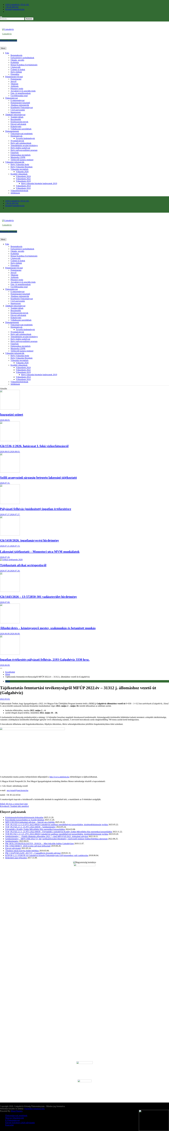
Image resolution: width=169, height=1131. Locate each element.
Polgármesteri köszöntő (20, 103)
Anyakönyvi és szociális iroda (23, 91)
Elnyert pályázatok (18, 124)
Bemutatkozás (16, 55)
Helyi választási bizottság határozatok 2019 (39, 183)
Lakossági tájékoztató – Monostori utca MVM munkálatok (39, 551)
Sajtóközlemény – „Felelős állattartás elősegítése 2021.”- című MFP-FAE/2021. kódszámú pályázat (46, 836)
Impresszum (16, 112)
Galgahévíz (7, 34)
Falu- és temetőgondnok (21, 93)
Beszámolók (16, 119)
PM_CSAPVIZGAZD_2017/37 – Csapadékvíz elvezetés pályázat (33, 853)
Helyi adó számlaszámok (21, 143)
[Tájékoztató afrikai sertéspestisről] (11, 559)
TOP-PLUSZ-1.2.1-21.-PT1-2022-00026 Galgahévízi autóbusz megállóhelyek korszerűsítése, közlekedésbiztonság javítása (56, 834)
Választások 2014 (23, 186)
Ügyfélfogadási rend (19, 96)
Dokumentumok (12, 131)
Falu (7, 53)
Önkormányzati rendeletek (22, 133)
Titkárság (14, 84)
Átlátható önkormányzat (15, 115)
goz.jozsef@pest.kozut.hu (17, 790)
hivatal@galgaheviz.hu (14, 9)
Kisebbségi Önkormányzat (22, 107)
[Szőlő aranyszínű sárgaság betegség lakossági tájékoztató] (10, 472)
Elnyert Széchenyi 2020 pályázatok (20, 1123)
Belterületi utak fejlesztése (16, 858)
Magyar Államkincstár (14, 1118)
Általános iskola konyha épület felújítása (22, 851)
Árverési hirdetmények (25, 138)
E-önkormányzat (17, 100)
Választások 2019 (23, 181)
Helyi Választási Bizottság (21, 167)
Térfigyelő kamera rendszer (22, 160)
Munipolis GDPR (18, 157)
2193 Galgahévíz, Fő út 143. (17, 4)
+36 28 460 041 (12, 7)
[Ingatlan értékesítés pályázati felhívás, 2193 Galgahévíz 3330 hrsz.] (10, 654)
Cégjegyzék (15, 67)
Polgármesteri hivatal (14, 77)
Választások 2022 (23, 179)
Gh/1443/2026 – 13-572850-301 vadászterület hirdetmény (38, 596)
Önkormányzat (11, 98)
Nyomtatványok (17, 141)
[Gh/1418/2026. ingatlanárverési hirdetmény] (10, 535)
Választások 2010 (23, 188)
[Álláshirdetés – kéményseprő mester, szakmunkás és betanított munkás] (10, 622)
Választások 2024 (23, 176)
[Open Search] (1, 16)
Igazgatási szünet (11, 414)
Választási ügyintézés (19, 169)
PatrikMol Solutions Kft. (34, 1109)
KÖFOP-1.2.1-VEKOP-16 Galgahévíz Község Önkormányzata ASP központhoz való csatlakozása (46, 855)
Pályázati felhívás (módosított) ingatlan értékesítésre (35, 509)
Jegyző (13, 81)
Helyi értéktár (16, 72)
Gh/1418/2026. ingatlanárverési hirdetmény (29, 540)
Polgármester (16, 79)
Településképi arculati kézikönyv (24, 145)
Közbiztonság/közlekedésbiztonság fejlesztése (24, 817)
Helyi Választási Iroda (20, 164)
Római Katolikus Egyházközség (24, 65)
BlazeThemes (16, 1111)
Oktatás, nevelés (17, 60)
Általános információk (20, 105)
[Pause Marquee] (1, 668)
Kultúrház (15, 62)
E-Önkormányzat (12, 1120)
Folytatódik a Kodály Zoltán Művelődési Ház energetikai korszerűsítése (35, 829)
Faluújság (15, 152)
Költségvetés (16, 126)
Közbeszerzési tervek (19, 122)
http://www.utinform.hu (59, 777)
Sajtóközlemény (12, 841)
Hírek (7, 681)
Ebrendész (15, 74)
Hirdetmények (16, 136)
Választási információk (14, 162)
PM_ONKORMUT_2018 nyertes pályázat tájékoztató (28, 846)
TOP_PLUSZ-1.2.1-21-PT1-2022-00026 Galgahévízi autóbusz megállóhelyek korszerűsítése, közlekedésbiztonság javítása (56, 824)
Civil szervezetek (18, 110)
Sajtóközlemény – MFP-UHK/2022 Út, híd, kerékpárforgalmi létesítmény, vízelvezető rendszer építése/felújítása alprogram (56, 839)
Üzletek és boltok (18, 69)
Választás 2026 (22, 171)
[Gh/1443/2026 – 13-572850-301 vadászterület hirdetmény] (10, 591)
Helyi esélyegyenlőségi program (24, 150)
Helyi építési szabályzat (20, 148)
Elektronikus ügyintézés (20, 155)
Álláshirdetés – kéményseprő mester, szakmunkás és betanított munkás (48, 628)
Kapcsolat (9, 1125)
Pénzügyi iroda (17, 88)
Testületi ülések (17, 117)
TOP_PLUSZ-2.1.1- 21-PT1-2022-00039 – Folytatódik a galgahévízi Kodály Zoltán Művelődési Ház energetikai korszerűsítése (58, 832)
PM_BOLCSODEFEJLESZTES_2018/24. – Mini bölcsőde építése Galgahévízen (39, 843)
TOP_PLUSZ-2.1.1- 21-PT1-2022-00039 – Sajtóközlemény (30, 827)
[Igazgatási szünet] (10, 409)
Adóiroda (14, 86)
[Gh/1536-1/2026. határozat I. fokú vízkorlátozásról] (10, 440)
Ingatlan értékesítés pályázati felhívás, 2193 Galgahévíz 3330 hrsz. (45, 659)
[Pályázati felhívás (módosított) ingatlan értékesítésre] (10, 503)
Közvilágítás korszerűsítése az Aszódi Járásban (24, 820)
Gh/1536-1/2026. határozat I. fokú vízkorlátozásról (34, 446)
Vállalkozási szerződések (21, 129)
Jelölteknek (15, 193)
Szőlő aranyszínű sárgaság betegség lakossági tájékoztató (38, 477)
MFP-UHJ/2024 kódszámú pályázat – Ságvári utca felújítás (30, 822)
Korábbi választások (19, 174)
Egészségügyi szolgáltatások (22, 58)
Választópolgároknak (19, 190)
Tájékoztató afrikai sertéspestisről (23, 565)
